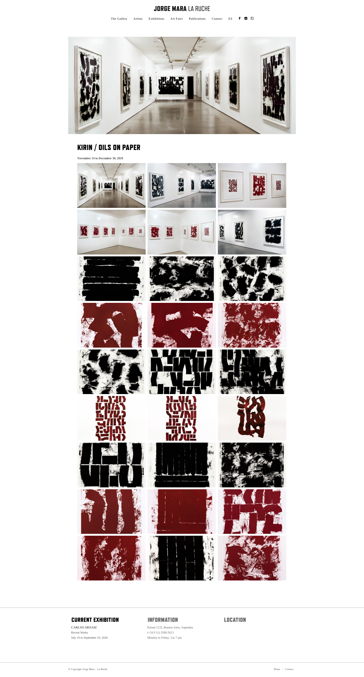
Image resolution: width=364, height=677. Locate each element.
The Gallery (119, 18)
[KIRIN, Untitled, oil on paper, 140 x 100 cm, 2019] (111, 278)
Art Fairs (176, 18)
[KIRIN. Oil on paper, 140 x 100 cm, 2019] (181, 465)
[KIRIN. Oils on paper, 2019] (111, 185)
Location (235, 619)
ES (230, 18)
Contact (217, 18)
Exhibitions (156, 18)
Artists (138, 18)
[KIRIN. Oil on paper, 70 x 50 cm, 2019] (111, 325)
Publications (197, 18)
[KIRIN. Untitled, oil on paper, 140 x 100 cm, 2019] (181, 278)
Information (163, 619)
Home (277, 669)
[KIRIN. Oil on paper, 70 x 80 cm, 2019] (181, 511)
